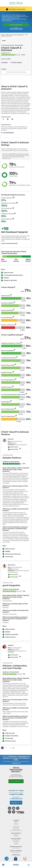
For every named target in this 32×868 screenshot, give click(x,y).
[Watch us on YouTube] (13, 808)
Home (2, 34)
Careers (16, 822)
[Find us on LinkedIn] (9, 808)
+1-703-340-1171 (16, 799)
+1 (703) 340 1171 (16, 763)
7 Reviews (4, 62)
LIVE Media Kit (16, 835)
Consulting (16, 843)
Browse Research (16, 848)
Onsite (16, 842)
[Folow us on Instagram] (9, 812)
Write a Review (17, 62)
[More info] (13, 197)
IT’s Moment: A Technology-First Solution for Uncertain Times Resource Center (16, 758)
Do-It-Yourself (16, 840)
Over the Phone (16, 841)
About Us (16, 821)
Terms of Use (16, 827)
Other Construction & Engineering (14, 34)
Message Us (15, 802)
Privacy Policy (16, 829)
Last (13, 747)
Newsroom (16, 824)
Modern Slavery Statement (16, 830)
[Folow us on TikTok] (13, 812)
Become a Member (15, 781)
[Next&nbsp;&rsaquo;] (9, 748)
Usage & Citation (16, 826)
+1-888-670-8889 (16, 794)
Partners (16, 834)
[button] (16, 864)
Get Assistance (8, 132)
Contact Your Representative (16, 24)
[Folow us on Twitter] (17, 808)
